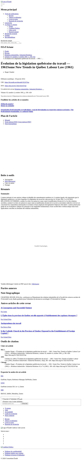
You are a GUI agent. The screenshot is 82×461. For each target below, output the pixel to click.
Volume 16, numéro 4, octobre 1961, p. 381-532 (20, 57)
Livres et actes (13, 19)
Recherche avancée (11, 34)
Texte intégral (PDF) (11, 122)
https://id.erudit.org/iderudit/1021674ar (17, 82)
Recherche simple (6, 41)
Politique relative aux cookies (14, 453)
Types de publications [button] (11, 14)
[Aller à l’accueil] (6, 2)
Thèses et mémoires (15, 17)
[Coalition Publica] (7, 447)
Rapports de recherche (16, 21)
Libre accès (12, 30)
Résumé (7, 120)
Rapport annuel (13, 32)
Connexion (8, 23)
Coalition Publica (14, 28)
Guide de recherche (11, 414)
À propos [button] (8, 24)
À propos (14, 24)
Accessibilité (9, 412)
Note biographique (11, 124)
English (7, 35)
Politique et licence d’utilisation (14, 455)
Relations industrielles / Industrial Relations (18, 55)
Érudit (11, 26)
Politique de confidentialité (13, 451)
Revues (11, 15)
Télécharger (35, 284)
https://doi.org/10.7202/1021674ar (15, 86)
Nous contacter (9, 415)
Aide (6, 410)
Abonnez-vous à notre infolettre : (12, 401)
